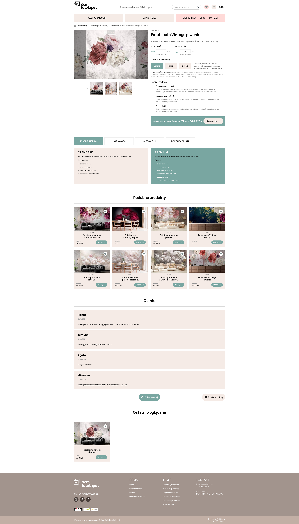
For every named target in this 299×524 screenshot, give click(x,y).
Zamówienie (212, 121)
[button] (87, 88)
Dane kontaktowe (137, 496)
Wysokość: (181, 46)
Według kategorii (97, 18)
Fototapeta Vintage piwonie (169, 236)
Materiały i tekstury (171, 484)
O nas (131, 484)
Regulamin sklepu (170, 492)
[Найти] (198, 7)
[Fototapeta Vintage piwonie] (169, 219)
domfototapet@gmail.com (209, 494)
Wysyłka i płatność (171, 488)
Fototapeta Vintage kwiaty (207, 236)
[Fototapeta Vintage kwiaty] (207, 219)
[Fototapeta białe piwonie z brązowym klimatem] (169, 261)
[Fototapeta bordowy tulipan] (130, 219)
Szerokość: (157, 46)
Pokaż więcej (151, 397)
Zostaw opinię (215, 397)
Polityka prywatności (171, 496)
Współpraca (168, 504)
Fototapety (81, 25)
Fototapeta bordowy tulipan (130, 236)
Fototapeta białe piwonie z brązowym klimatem (168, 278)
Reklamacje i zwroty (171, 500)
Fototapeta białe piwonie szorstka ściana (130, 278)
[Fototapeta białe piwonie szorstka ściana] (130, 261)
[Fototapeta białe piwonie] (92, 261)
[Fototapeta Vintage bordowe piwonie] (92, 219)
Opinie (132, 492)
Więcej (100, 242)
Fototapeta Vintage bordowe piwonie (92, 236)
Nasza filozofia (135, 488)
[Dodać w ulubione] (105, 211)
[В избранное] (206, 7)
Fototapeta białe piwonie (92, 278)
